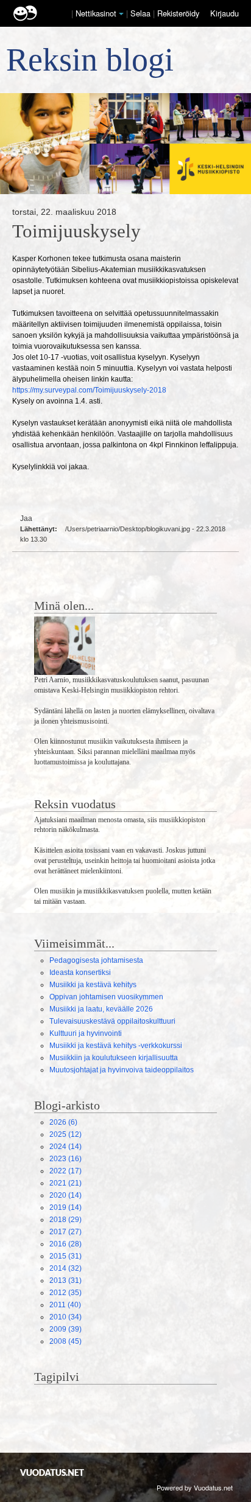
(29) (65, 1219)
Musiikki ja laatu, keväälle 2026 (101, 1009)
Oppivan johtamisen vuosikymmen (106, 997)
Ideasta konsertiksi (80, 972)
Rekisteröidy (178, 13)
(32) (65, 1268)
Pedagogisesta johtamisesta (96, 960)
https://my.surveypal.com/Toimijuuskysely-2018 (89, 390)
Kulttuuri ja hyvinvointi (85, 1033)
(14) (65, 1146)
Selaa (141, 13)
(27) (65, 1232)
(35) (65, 1292)
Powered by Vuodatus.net (195, 1487)
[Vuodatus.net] (52, 1472)
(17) (65, 1171)
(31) (65, 1256)
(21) (65, 1183)
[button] (121, 14)
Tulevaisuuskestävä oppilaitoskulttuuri (112, 1021)
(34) (65, 1317)
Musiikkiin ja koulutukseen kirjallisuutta (113, 1057)
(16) (65, 1158)
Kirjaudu (224, 13)
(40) (65, 1305)
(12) (65, 1134)
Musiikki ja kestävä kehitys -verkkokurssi (115, 1045)
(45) (65, 1341)
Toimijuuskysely (76, 231)
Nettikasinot (96, 13)
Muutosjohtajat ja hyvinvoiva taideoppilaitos (121, 1070)
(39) (65, 1329)
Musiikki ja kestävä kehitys (92, 984)
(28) (65, 1244)
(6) (63, 1122)
